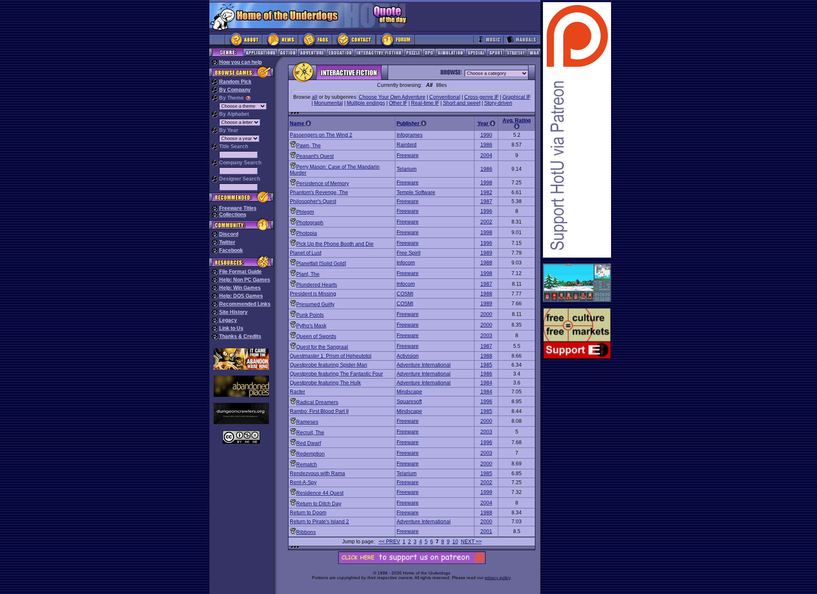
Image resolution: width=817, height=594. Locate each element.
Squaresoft (409, 402)
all (314, 97)
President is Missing (313, 294)
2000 (486, 314)
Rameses (307, 422)
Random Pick (235, 82)
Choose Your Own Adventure (392, 97)
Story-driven (498, 103)
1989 (486, 253)
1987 (486, 201)
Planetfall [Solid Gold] (321, 264)
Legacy (228, 320)
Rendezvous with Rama (317, 473)
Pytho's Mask (311, 326)
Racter (297, 392)
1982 (486, 192)
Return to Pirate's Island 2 (319, 522)
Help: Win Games (240, 288)
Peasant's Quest (315, 156)
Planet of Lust (305, 253)
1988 (486, 263)
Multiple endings (366, 103)
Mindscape (409, 392)
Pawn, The (308, 146)
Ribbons (306, 532)
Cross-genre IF (481, 97)
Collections (232, 215)
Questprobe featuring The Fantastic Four (336, 374)
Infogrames (410, 135)
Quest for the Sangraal (322, 347)
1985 (486, 365)
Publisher (409, 123)
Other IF (398, 103)
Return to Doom (308, 513)
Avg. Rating (517, 120)
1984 (486, 383)
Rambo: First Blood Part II (319, 411)
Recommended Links (245, 304)
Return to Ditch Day (318, 504)
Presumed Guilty (315, 304)
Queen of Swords (316, 336)
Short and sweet (461, 103)
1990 (486, 135)
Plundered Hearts (316, 285)
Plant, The (308, 274)
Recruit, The (310, 433)
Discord (228, 234)
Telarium (407, 169)
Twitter (227, 242)
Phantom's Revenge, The (319, 192)
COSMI (405, 294)
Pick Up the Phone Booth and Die (335, 244)
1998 (486, 183)
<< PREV (389, 542)
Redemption (310, 454)
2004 (486, 155)
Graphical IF (517, 97)
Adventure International (424, 365)
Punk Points (310, 315)
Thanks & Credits (240, 336)
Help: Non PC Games (244, 280)
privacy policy (497, 577)
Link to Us (231, 328)
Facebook (231, 250)
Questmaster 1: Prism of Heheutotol (330, 356)
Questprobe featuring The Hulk (325, 383)
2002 (486, 222)
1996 (486, 211)
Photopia (306, 233)
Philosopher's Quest (313, 201)
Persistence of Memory (322, 184)
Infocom (406, 263)
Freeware (408, 155)
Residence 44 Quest (319, 493)
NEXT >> (471, 542)
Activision (408, 356)
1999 (486, 492)
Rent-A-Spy (303, 482)
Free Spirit (408, 253)
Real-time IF (425, 103)
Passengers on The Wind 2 (321, 135)
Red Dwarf (308, 443)
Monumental (328, 103)
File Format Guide (240, 272)
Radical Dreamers (317, 402)
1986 (486, 145)
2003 (486, 336)
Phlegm (305, 212)
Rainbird (407, 145)
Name (298, 123)
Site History (233, 312)
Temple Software (416, 192)
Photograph (309, 223)
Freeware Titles (238, 208)
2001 (486, 531)
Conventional (444, 97)
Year (483, 123)
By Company (235, 90)
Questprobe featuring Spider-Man (328, 365)
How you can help (240, 62)
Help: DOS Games (241, 296)
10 (455, 542)
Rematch (306, 465)
